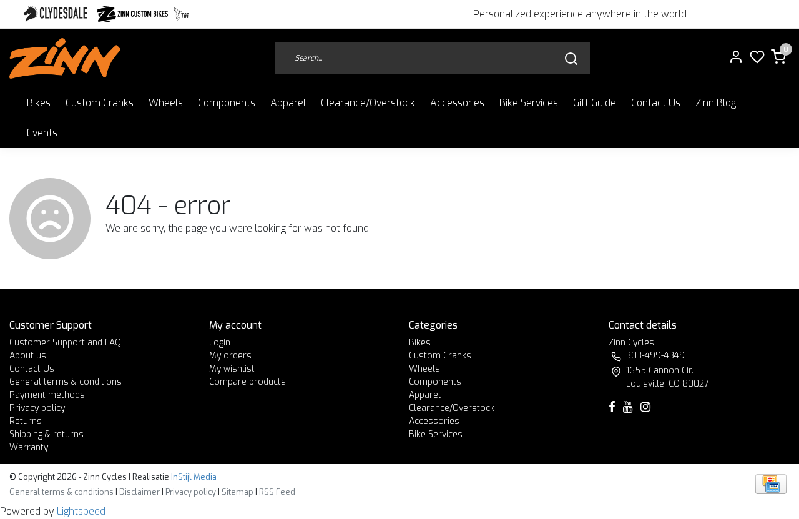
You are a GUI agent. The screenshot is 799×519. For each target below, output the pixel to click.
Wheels (166, 102)
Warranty (28, 447)
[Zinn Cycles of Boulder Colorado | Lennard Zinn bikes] (64, 58)
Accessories (457, 102)
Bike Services (528, 102)
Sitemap (237, 492)
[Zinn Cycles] (133, 14)
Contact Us (655, 102)
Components (226, 102)
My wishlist (232, 369)
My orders (230, 356)
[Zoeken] (571, 58)
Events (42, 132)
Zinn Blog (715, 102)
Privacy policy (37, 408)
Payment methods (47, 395)
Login (219, 342)
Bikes (39, 102)
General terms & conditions (65, 382)
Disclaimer (139, 492)
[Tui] (181, 14)
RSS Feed (277, 492)
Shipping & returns (46, 434)
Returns (25, 421)
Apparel (288, 102)
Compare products (247, 382)
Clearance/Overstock (368, 102)
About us (27, 356)
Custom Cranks (100, 102)
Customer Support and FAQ (65, 342)
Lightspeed (81, 511)
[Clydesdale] (57, 14)
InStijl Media (193, 477)
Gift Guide (594, 102)
